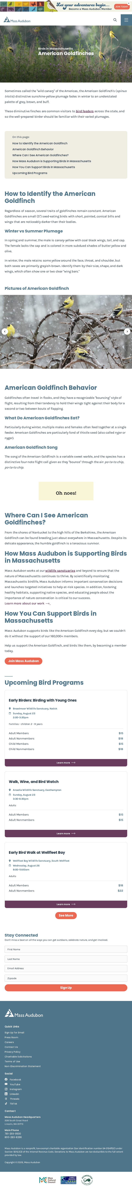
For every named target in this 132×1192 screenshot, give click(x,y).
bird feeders (85, 111)
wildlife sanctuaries (60, 570)
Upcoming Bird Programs (29, 173)
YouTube (15, 1084)
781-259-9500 (13, 1133)
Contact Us (11, 1047)
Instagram (16, 1089)
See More (66, 915)
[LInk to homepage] (17, 19)
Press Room (11, 1037)
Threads (14, 1098)
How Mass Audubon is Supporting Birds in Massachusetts (51, 161)
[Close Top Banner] (128, 3)
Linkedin (14, 1094)
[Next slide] (127, 331)
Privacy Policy (12, 1051)
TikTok (13, 1103)
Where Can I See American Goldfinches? (40, 155)
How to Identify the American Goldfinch (39, 143)
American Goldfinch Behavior (33, 149)
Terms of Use (12, 1061)
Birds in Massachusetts (55, 49)
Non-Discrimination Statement (23, 1066)
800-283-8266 (13, 1137)
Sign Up (66, 988)
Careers (9, 1042)
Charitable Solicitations (18, 1056)
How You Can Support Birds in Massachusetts (43, 167)
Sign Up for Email (14, 1032)
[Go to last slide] (5, 331)
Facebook (15, 1079)
